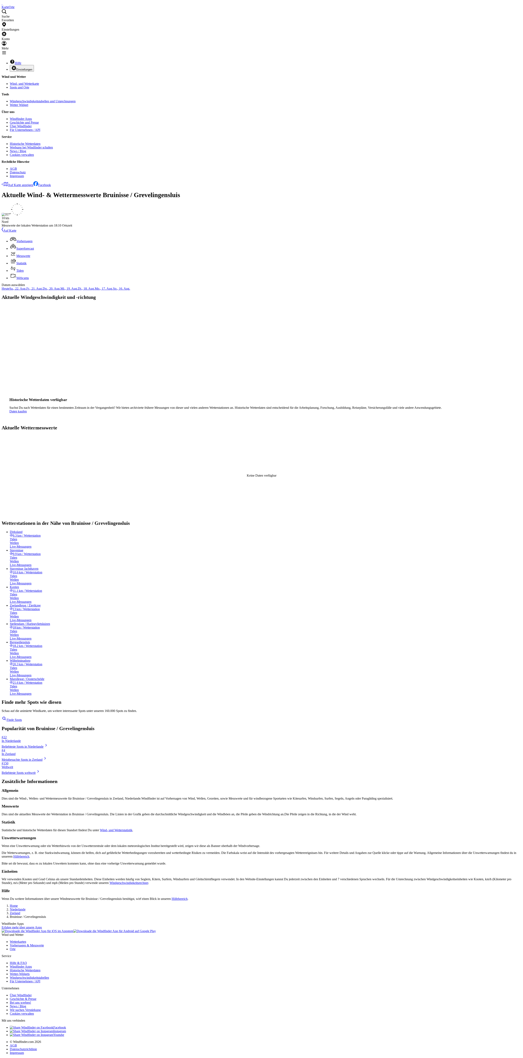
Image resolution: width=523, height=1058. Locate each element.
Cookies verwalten (22, 154)
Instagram (59, 1031)
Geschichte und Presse (24, 122)
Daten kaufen (18, 411)
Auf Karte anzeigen (20, 185)
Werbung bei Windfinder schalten (31, 147)
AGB (13, 168)
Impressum (17, 176)
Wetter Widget (19, 105)
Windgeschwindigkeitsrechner (129, 883)
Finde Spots (14, 720)
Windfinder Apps (21, 119)
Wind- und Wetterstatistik (116, 830)
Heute (5, 288)
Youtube (58, 1035)
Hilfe (18, 63)
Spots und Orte (19, 87)
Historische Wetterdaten (25, 143)
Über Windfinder (21, 126)
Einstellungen (24, 69)
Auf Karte (9, 230)
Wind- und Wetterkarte (24, 83)
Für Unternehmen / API (25, 130)
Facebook (44, 185)
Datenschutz (18, 172)
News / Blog (18, 151)
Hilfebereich (21, 856)
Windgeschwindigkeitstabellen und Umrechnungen (43, 101)
